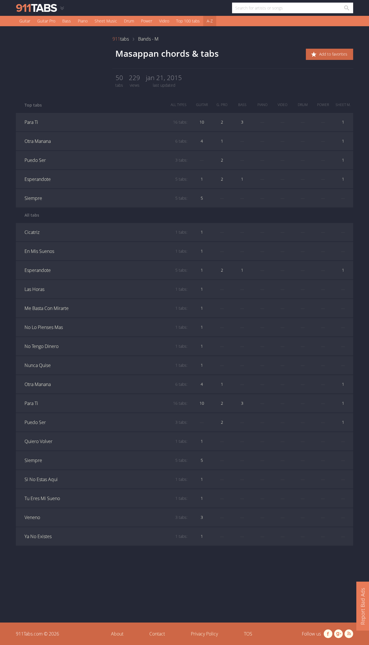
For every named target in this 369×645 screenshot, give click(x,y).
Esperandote (106, 179)
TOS (248, 634)
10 (201, 122)
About (117, 634)
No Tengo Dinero (106, 346)
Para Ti (106, 122)
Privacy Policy (204, 634)
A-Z (210, 21)
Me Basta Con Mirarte (106, 308)
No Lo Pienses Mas (106, 327)
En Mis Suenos (106, 251)
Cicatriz (106, 232)
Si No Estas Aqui (106, 479)
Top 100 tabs (188, 21)
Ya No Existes (106, 536)
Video (164, 21)
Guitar (24, 21)
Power (146, 21)
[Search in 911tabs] (346, 8)
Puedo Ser (106, 160)
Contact (157, 634)
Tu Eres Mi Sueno (106, 498)
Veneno (106, 517)
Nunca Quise (106, 365)
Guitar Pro (46, 21)
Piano (83, 21)
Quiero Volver (106, 441)
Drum (129, 21)
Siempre (106, 198)
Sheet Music (106, 21)
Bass (66, 21)
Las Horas (106, 289)
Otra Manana (106, 141)
